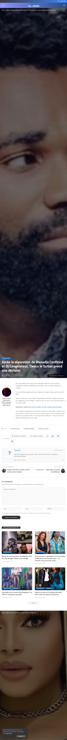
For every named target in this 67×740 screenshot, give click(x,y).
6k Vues (21, 375)
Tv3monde (7, 375)
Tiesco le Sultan (43, 428)
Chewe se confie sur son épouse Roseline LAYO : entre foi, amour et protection (48, 593)
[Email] (12, 441)
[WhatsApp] (47, 436)
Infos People (6, 358)
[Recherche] (64, 5)
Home (3, 10)
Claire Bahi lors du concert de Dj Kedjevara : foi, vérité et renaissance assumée (17, 593)
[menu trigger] (4, 5)
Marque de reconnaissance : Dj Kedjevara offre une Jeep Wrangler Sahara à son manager (17, 557)
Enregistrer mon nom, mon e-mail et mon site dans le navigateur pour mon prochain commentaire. (27, 513)
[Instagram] (62, 1)
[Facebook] (58, 1)
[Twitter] (60, 1)
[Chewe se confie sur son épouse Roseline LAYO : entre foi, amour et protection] (50, 578)
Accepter (21, 736)
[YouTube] (64, 1)
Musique (15, 588)
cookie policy (8, 733)
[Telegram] (58, 436)
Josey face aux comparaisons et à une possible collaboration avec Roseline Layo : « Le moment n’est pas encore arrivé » (50, 558)
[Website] (62, 460)
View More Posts (58, 450)
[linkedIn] (53, 436)
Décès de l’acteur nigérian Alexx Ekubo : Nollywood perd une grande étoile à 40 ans (6, 402)
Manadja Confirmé (29, 428)
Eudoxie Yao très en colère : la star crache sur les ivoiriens (43, 407)
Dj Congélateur (15, 428)
